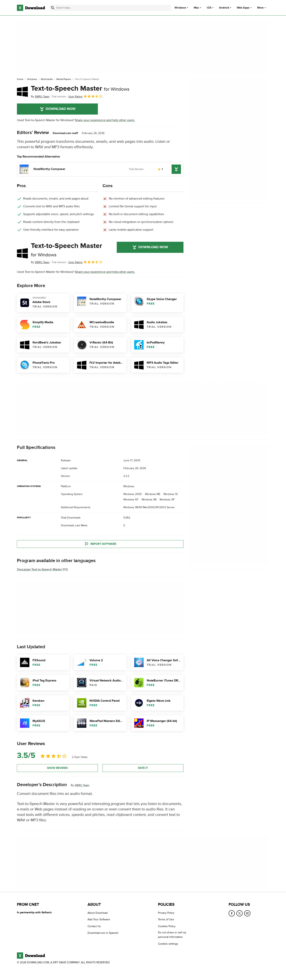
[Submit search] (53, 8)
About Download (98, 912)
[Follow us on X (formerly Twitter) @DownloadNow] (239, 913)
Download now (60, 109)
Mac (196, 7)
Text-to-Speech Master (80, 88)
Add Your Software (99, 919)
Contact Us (94, 926)
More (260, 7)
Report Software (103, 543)
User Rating (75, 96)
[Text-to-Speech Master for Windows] (22, 91)
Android (224, 7)
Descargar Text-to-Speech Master (39, 569)
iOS (209, 7)
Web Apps (243, 7)
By (40, 96)
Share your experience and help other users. (105, 120)
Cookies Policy (166, 926)
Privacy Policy (166, 912)
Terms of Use (166, 919)
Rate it (143, 768)
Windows (180, 7)
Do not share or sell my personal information (172, 935)
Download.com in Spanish (103, 933)
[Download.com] (31, 8)
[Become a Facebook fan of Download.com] (232, 913)
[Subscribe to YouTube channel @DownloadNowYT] (247, 913)
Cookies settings (168, 943)
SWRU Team (82, 785)
